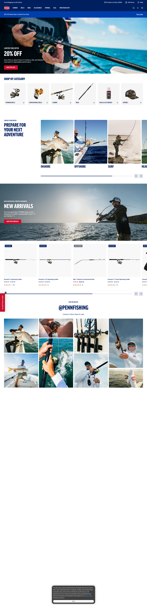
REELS (22, 8)
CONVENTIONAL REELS (35, 102)
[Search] (134, 8)
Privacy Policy (88, 596)
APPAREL (47, 8)
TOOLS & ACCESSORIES (105, 102)
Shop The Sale (10, 67)
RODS (29, 8)
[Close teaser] (6, 293)
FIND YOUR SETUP (65, 8)
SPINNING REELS (10, 102)
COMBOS (15, 8)
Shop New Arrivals (12, 221)
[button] (136, 176)
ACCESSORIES (38, 8)
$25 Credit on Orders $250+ (113, 2)
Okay (73, 601)
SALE (54, 8)
